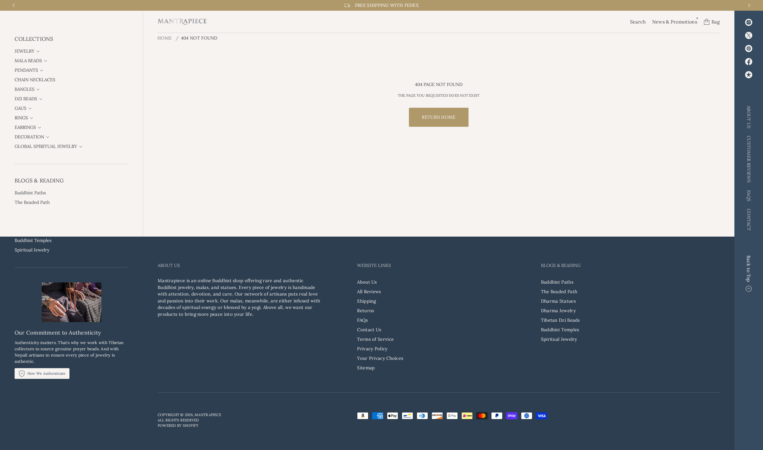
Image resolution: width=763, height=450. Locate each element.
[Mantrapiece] (182, 22)
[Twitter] (748, 35)
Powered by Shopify (178, 425)
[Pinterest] (748, 48)
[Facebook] (748, 61)
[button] (638, 21)
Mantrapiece (208, 414)
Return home (438, 117)
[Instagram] (748, 22)
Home (164, 38)
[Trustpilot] (748, 74)
